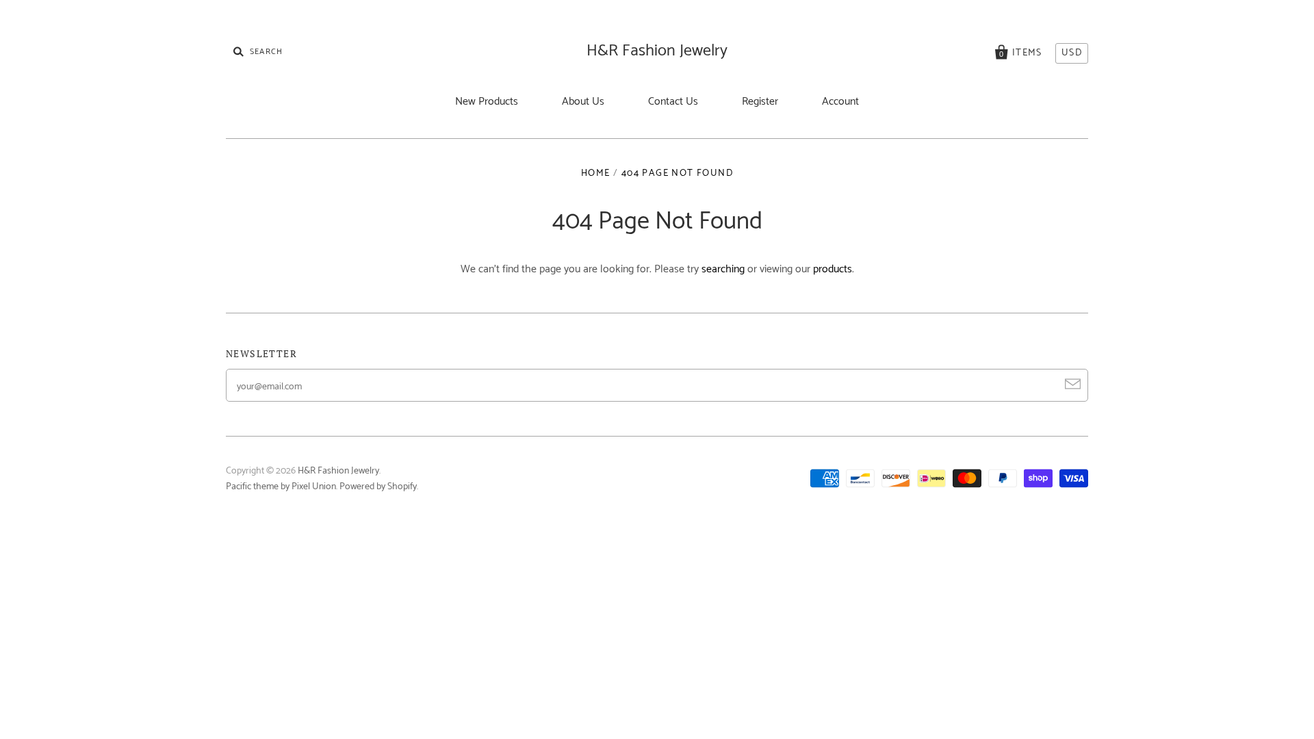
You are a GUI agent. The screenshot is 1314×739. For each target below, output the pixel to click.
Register (760, 101)
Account (840, 101)
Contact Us (673, 101)
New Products (486, 101)
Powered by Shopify (378, 487)
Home (595, 173)
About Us (583, 101)
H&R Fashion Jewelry (657, 51)
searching (723, 269)
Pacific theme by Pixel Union (281, 487)
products (832, 269)
